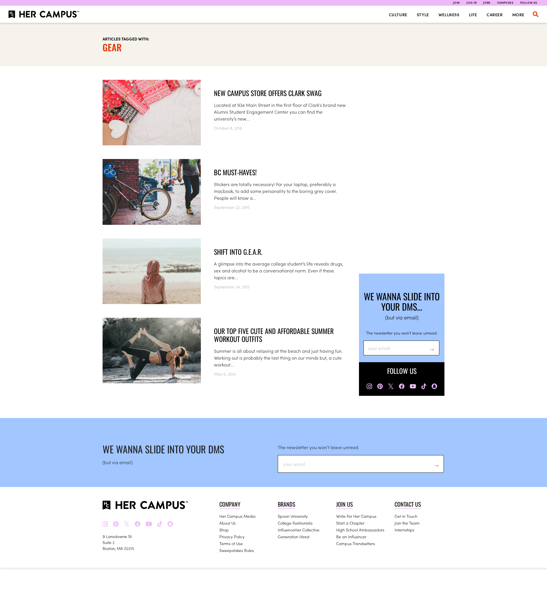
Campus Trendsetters (355, 543)
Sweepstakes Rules (236, 550)
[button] (535, 14)
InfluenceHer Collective (298, 530)
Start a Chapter (350, 523)
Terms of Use (231, 543)
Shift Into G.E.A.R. (238, 251)
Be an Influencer (351, 536)
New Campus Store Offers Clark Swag (268, 93)
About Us (227, 523)
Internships (404, 530)
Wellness (449, 14)
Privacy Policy (231, 536)
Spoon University (293, 516)
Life (473, 14)
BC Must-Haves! (235, 172)
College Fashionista (295, 523)
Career (495, 14)
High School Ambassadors (360, 530)
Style (423, 14)
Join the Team (407, 523)
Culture (398, 14)
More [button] (518, 14)
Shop (224, 530)
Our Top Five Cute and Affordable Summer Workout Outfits (274, 335)
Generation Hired (293, 536)
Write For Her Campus (356, 516)
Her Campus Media (237, 516)
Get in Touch (406, 516)
